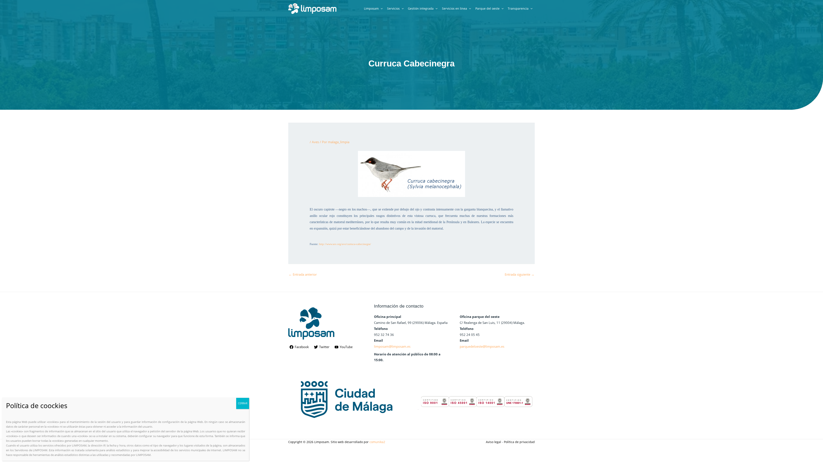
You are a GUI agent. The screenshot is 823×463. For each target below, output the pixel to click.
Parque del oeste (487, 8)
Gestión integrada (421, 8)
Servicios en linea (454, 8)
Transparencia (518, 8)
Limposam (371, 8)
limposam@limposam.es (392, 346)
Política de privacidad (519, 442)
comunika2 (377, 442)
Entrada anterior (303, 274)
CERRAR (242, 403)
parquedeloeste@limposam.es (482, 346)
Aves (315, 142)
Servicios (393, 8)
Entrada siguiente (519, 274)
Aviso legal (493, 442)
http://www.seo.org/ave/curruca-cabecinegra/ (345, 244)
